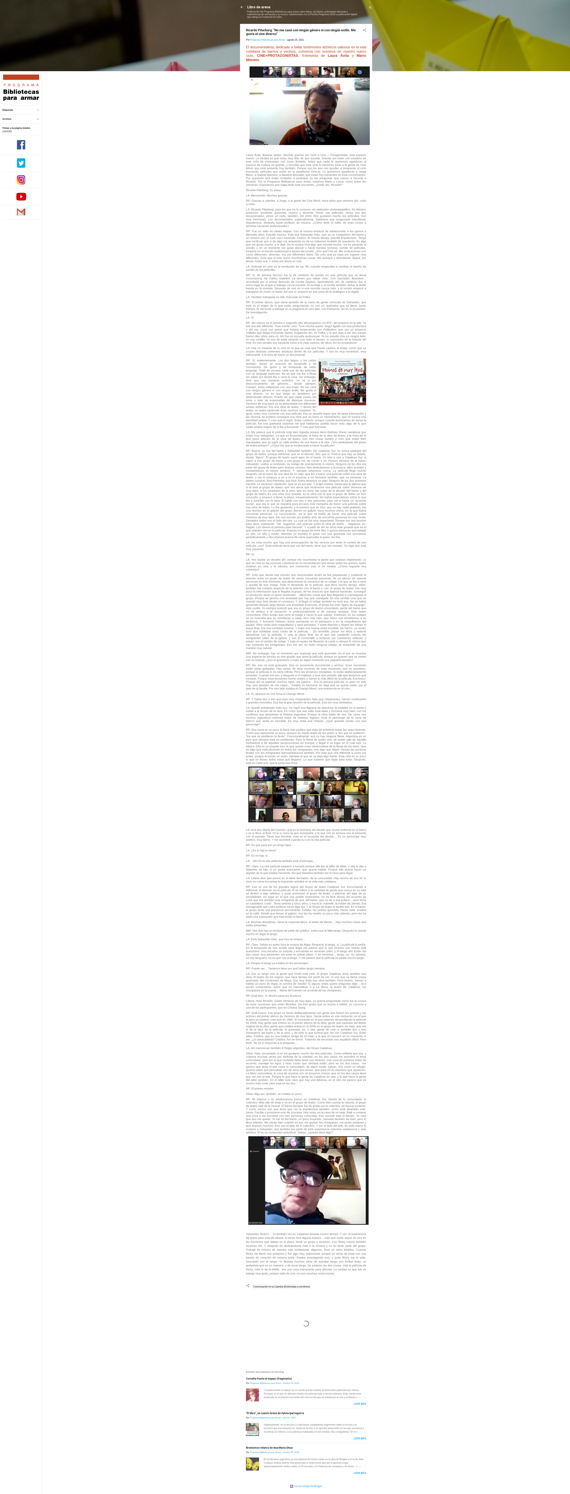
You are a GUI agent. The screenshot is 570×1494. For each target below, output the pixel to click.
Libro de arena (258, 7)
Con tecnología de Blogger (307, 1486)
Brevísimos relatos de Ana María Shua (269, 1447)
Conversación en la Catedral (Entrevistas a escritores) (281, 1286)
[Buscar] (370, 8)
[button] (364, 30)
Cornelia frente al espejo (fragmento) (269, 1378)
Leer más (360, 1404)
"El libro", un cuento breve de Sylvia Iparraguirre (275, 1413)
